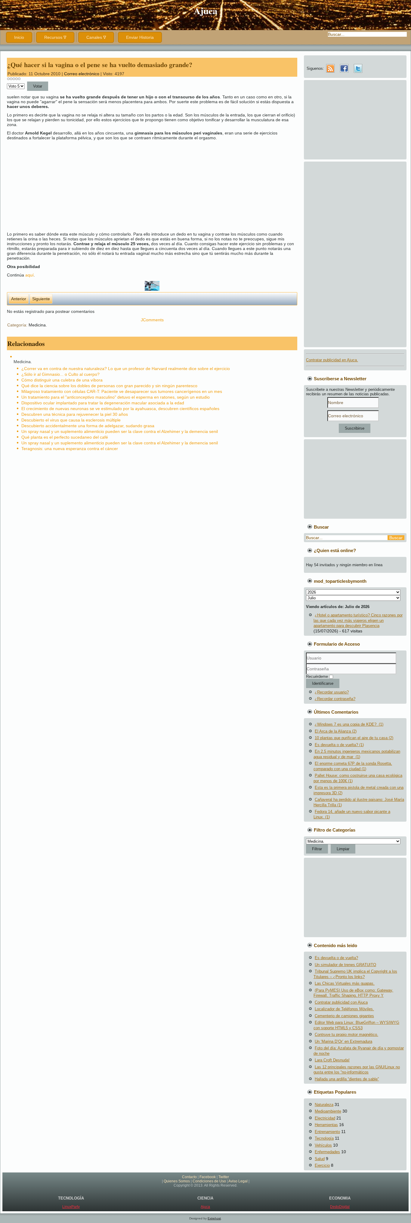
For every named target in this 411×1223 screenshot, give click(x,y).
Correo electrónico (82, 73)
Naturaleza (324, 1104)
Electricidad (325, 1118)
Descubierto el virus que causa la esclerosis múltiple (71, 420)
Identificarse (322, 683)
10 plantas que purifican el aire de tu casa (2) (354, 738)
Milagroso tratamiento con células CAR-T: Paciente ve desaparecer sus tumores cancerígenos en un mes (121, 391)
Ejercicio (322, 1165)
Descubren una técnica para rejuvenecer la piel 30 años (74, 414)
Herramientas (326, 1125)
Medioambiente (328, 1111)
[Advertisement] (187, 186)
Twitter (223, 1177)
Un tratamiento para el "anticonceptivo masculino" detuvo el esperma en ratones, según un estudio (115, 397)
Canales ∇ (96, 37)
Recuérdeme (317, 676)
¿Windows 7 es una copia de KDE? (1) (349, 724)
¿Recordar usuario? (332, 692)
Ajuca (206, 10)
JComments (152, 319)
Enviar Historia (140, 37)
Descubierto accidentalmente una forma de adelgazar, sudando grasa (87, 425)
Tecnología (324, 1138)
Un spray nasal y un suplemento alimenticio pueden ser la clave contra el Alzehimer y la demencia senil (119, 431)
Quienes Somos (177, 1181)
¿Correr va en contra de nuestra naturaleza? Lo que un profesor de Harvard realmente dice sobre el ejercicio (125, 368)
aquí (29, 275)
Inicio (19, 37)
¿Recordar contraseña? (335, 698)
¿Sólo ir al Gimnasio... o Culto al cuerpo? (60, 374)
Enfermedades (327, 1152)
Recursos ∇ (55, 37)
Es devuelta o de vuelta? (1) (339, 745)
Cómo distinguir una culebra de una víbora (62, 380)
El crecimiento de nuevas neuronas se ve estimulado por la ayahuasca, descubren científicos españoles (120, 408)
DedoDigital (340, 1207)
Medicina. (38, 325)
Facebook (207, 1177)
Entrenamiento (327, 1131)
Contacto (189, 1177)
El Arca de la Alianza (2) (336, 731)
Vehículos (323, 1145)
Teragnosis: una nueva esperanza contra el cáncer (69, 448)
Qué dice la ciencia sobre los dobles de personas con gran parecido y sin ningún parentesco (109, 385)
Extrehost (214, 1218)
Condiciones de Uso (209, 1181)
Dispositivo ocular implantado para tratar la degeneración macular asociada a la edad (102, 402)
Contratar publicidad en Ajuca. (332, 360)
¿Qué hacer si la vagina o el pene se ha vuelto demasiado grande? (99, 64)
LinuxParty (71, 1207)
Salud (320, 1159)
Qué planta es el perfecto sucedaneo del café (64, 437)
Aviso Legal (238, 1181)
